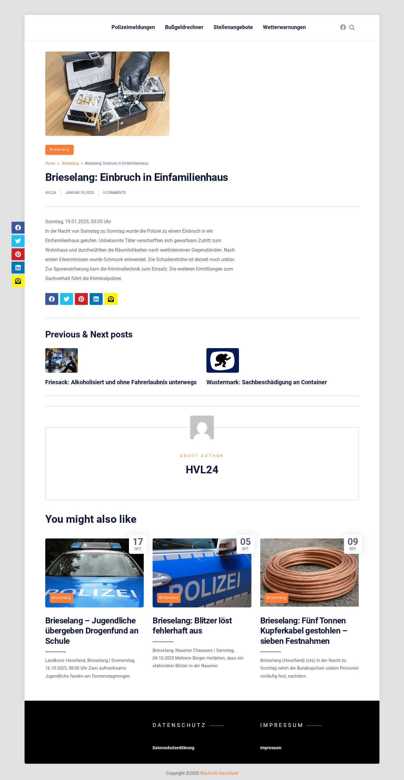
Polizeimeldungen (133, 27)
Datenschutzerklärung (173, 747)
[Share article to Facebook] (18, 228)
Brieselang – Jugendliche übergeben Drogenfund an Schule (91, 631)
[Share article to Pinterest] (18, 254)
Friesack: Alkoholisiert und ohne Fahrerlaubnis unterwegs (121, 382)
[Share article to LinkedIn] (18, 268)
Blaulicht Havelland (219, 773)
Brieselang (59, 149)
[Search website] (352, 27)
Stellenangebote (233, 27)
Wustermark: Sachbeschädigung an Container (266, 382)
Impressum (270, 747)
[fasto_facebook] (343, 27)
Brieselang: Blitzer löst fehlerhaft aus (192, 626)
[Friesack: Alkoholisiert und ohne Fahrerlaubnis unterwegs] (61, 371)
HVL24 (50, 193)
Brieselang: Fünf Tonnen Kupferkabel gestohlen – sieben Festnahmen (304, 631)
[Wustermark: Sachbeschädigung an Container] (222, 371)
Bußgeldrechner (184, 27)
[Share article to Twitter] (18, 241)
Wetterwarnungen (284, 27)
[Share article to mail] (18, 281)
